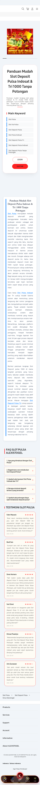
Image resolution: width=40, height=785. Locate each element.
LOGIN (20, 160)
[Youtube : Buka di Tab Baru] (26, 773)
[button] (27, 9)
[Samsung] (6, 8)
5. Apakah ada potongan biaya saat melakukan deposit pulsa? (20, 499)
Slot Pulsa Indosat (25, 293)
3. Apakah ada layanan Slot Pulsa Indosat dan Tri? (20, 480)
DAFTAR (20, 166)
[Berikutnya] (38, 41)
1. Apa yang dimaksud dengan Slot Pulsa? (20, 462)
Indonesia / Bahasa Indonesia (12, 763)
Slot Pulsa (12, 214)
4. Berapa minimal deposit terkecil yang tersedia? (20, 489)
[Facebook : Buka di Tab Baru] (13, 773)
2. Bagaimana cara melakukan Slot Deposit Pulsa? (20, 471)
